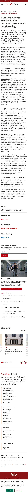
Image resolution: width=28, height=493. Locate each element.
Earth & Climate (6, 414)
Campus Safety (6, 436)
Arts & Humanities (7, 411)
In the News (17, 455)
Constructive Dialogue (7, 390)
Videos (2, 455)
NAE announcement (9, 190)
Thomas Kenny (12, 51)
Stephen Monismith (20, 60)
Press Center (22, 461)
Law (6, 347)
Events (4, 439)
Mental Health (6, 447)
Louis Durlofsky (5, 48)
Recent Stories (21, 457)
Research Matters (7, 409)
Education (5, 417)
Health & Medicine (7, 418)
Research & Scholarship (8, 407)
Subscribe (8, 461)
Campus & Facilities (7, 398)
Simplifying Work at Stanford (9, 392)
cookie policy (21, 486)
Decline (18, 490)
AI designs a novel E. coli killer (11, 308)
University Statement (7, 393)
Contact (3, 461)
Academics (5, 445)
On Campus (6, 427)
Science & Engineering (8, 421)
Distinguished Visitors (7, 399)
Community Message (7, 395)
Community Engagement (8, 430)
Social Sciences (6, 423)
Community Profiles (9, 455)
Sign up (4, 255)
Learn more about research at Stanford (12, 289)
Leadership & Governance (8, 402)
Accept (9, 490)
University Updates (5, 457)
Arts (4, 431)
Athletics (5, 433)
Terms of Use (18, 478)
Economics (5, 415)
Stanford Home (7, 478)
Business (5, 412)
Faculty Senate (5, 219)
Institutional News (7, 401)
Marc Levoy (11, 56)
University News (7, 388)
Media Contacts (15, 461)
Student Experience (8, 443)
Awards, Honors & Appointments (9, 13)
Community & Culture (7, 437)
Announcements (13, 457)
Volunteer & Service (7, 449)
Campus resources (7, 434)
